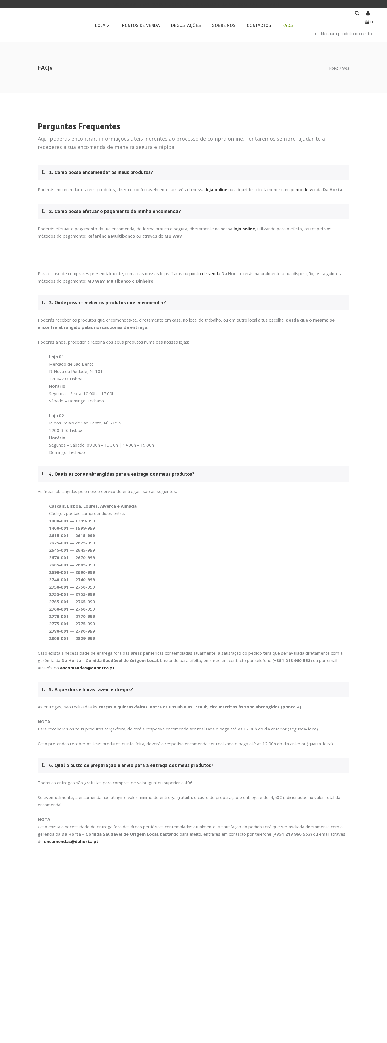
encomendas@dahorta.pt (87, 668)
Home (334, 68)
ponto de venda (306, 189)
